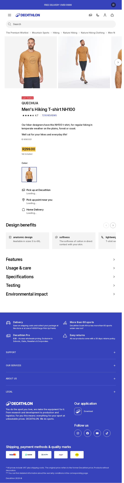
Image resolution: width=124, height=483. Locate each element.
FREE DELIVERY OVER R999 (58, 5)
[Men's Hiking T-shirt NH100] (31, 62)
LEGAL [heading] (9, 391)
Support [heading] (11, 352)
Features (14, 259)
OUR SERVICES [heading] (13, 365)
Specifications (20, 276)
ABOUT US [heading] (11, 378)
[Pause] (113, 4)
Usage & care (18, 268)
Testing (13, 285)
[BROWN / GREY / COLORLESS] (29, 174)
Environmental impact (26, 294)
